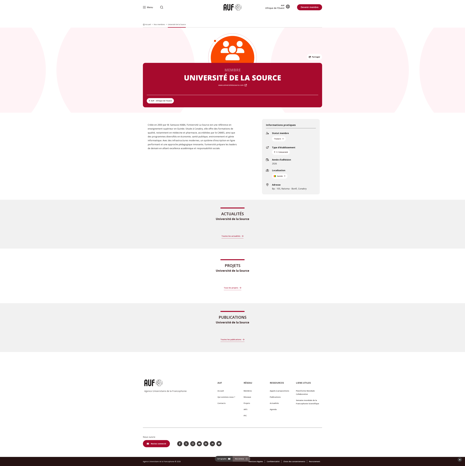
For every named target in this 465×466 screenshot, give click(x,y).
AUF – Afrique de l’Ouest (161, 101)
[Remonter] (460, 459)
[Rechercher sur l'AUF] (162, 7)
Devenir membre (309, 7)
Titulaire (277, 139)
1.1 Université (282, 152)
